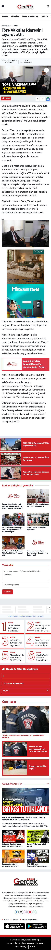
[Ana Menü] (3, 7)
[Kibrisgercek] (25, 6)
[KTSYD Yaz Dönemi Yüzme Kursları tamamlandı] (38, 496)
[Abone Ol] (48, 99)
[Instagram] (26, 912)
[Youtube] (30, 912)
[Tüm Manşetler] (48, 784)
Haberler (5, 26)
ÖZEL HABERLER (30, 16)
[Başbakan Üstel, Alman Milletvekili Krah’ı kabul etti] (13, 543)
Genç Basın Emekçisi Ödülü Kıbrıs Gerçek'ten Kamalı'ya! (37, 553)
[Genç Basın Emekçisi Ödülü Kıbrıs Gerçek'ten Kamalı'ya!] (38, 543)
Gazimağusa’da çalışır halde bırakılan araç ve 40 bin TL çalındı (42, 628)
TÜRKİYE (15, 16)
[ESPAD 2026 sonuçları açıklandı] (38, 519)
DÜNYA (44, 16)
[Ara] (48, 6)
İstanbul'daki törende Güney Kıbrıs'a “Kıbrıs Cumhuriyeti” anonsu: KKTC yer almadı (42, 658)
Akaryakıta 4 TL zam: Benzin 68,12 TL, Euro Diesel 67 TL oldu (17, 658)
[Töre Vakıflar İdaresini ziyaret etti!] (25, 80)
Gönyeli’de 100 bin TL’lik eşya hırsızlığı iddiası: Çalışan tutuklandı (16, 643)
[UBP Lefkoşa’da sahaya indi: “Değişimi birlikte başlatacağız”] (13, 519)
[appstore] (14, 927)
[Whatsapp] (34, 912)
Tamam (32, 947)
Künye (6, 920)
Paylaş (7, 98)
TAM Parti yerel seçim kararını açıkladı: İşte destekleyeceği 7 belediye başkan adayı (42, 643)
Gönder (7, 592)
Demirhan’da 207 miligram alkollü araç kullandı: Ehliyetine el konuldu (14, 628)
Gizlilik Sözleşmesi (29, 920)
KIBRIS (5, 16)
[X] (21, 912)
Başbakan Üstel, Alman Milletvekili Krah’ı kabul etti (12, 553)
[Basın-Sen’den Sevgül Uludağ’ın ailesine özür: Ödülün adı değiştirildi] (13, 496)
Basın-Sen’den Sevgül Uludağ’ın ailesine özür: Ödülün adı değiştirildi (12, 506)
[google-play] (37, 927)
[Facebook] (17, 912)
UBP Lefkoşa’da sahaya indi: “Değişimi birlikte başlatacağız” (12, 530)
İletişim (15, 920)
